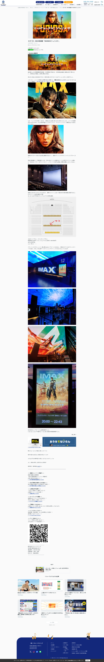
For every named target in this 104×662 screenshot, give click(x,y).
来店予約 (69, 2)
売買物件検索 (39, 4)
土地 (65, 650)
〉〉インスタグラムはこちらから (34, 515)
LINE (50, 2)
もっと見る (52, 622)
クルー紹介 (47, 4)
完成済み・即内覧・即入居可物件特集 (79, 653)
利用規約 (52, 649)
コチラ (39, 466)
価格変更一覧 (74, 649)
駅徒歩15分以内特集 (76, 647)
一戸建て (66, 648)
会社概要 (78, 4)
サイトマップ (53, 651)
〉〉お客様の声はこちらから (33, 493)
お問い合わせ (41, 2)
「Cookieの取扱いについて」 (72, 660)
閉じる (88, 660)
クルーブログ (64, 4)
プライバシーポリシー (55, 647)
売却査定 (59, 2)
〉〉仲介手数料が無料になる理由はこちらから (37, 485)
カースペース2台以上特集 (77, 645)
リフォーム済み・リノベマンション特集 (79, 651)
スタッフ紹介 (65, 645)
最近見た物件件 (98, 4)
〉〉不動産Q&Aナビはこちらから (34, 507)
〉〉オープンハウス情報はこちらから (35, 501)
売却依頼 (71, 4)
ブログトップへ (52, 624)
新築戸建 (73, 642)
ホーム (52, 642)
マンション (66, 649)
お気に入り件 (98, 2)
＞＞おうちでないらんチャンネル (34, 447)
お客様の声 (55, 4)
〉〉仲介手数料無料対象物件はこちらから (36, 479)
